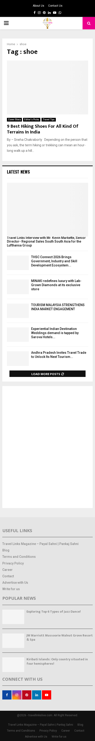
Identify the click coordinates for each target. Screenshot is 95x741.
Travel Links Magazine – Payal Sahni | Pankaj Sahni (40, 544)
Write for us (11, 589)
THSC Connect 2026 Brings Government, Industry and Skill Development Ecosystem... (54, 261)
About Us (38, 5)
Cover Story (14, 119)
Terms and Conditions (19, 557)
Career (7, 570)
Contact (8, 576)
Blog (5, 550)
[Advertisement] (47, 447)
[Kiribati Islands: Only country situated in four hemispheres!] (13, 664)
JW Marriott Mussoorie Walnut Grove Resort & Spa (60, 637)
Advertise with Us (15, 582)
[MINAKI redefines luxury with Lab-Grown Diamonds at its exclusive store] (18, 286)
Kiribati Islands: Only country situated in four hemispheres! (57, 661)
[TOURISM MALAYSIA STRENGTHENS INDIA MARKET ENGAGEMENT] (18, 311)
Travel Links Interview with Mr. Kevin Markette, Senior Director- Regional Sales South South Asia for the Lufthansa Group (46, 241)
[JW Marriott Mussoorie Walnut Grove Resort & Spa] (13, 640)
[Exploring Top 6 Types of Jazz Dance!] (13, 617)
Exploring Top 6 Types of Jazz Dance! (54, 611)
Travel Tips (49, 119)
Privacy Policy (13, 563)
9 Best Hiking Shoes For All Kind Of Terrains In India (42, 129)
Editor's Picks (31, 119)
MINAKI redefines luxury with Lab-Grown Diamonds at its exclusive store (56, 285)
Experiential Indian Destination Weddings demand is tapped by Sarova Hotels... (55, 333)
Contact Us (55, 5)
